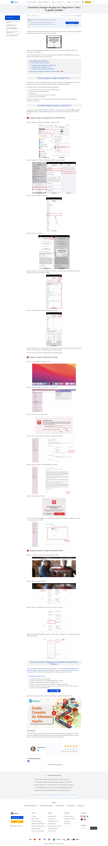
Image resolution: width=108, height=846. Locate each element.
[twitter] (87, 816)
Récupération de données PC (30, 805)
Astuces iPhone (70, 805)
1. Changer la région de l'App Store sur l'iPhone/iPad (43, 65)
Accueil (29, 15)
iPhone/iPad (43, 111)
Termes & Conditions (36, 821)
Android (49, 680)
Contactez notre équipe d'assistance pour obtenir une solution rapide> (61, 795)
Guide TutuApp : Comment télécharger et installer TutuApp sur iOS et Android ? (53, 782)
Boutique (89, 2)
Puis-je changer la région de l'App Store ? (39, 61)
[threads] (82, 819)
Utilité (53, 2)
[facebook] (85, 816)
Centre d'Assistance (69, 816)
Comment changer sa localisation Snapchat (12, 22)
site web (58, 111)
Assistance (76, 2)
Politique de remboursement (38, 826)
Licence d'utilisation (36, 828)
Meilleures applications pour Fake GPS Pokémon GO (12, 32)
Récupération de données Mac (46, 805)
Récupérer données (31, 2)
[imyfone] (15, 2)
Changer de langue (17, 826)
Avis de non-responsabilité (38, 831)
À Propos (34, 816)
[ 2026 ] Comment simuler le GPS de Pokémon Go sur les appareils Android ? (53, 790)
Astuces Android (52, 831)
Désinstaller (67, 823)
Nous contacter (35, 818)
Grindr (46, 687)
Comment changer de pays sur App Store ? (40, 62)
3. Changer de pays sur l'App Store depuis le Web (42, 69)
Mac (50, 111)
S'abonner (94, 828)
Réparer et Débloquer (44, 2)
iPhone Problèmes (60, 805)
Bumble (42, 687)
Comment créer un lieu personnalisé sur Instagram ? (11, 25)
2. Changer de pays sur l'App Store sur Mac (41, 67)
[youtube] (82, 816)
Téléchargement (16, 817)
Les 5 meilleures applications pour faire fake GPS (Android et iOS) (12, 28)
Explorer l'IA (60, 2)
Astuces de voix (80, 805)
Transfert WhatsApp (52, 828)
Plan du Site (67, 821)
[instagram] (85, 819)
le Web (56, 555)
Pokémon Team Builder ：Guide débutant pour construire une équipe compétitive (54, 785)
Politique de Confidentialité (38, 823)
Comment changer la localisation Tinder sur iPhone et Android (12, 35)
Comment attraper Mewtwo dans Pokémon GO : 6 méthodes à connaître (52, 779)
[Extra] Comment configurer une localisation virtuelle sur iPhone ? (45, 71)
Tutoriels (69, 2)
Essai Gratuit (71, 23)
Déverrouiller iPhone (53, 821)
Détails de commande (69, 818)
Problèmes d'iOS (52, 816)
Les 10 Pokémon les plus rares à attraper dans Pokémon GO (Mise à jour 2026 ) (53, 787)
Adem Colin (78, 15)
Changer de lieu (35, 15)
